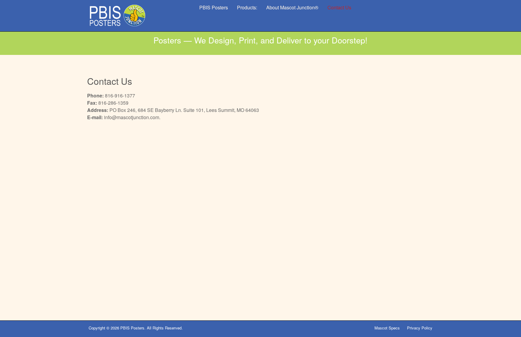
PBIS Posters (213, 7)
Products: (247, 7)
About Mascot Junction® (292, 7)
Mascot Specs (387, 328)
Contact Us (339, 7)
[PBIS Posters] (117, 15)
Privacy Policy (419, 328)
